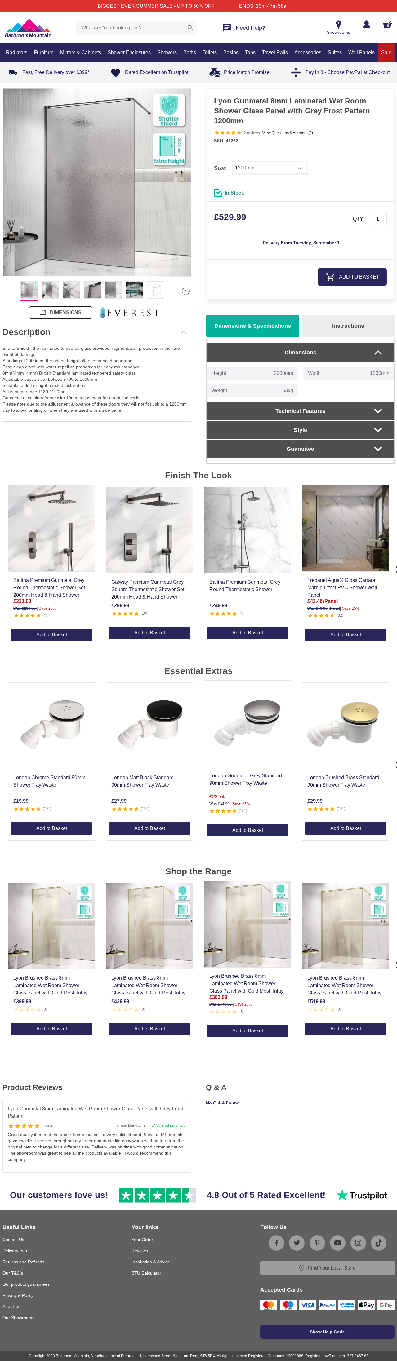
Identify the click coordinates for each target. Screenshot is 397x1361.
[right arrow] (186, 291)
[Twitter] (297, 1243)
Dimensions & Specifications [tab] (252, 326)
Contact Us (13, 1239)
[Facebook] (276, 1243)
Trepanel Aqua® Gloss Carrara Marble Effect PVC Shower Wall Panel (342, 587)
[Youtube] (337, 1243)
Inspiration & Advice (151, 1261)
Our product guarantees (26, 1284)
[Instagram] (358, 1243)
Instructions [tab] (348, 326)
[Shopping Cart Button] (387, 24)
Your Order (142, 1239)
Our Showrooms (18, 1317)
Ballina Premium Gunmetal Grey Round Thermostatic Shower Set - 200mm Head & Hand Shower (50, 587)
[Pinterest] (317, 1243)
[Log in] (366, 24)
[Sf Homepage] (28, 28)
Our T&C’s (12, 1273)
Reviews (140, 1250)
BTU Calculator (146, 1273)
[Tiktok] (378, 1243)
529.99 (230, 217)
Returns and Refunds (23, 1261)
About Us (11, 1306)
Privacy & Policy (17, 1295)
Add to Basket (51, 634)
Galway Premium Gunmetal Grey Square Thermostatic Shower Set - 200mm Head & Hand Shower (149, 589)
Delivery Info (14, 1250)
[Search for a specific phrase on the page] (190, 28)
